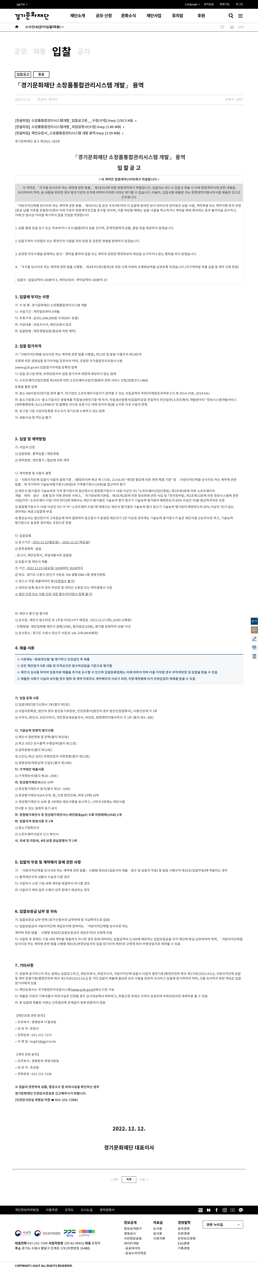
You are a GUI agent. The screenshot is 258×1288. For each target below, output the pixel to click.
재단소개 (77, 15)
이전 (115, 1179)
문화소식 (128, 15)
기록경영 (184, 1248)
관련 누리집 (214, 1224)
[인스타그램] (224, 1210)
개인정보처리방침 (27, 1210)
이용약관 (52, 1210)
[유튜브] (232, 1210)
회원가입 (225, 4)
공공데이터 (132, 1248)
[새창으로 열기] (23, 1233)
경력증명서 (107, 1210)
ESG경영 (184, 1243)
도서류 (157, 1229)
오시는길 (87, 1210)
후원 (201, 15)
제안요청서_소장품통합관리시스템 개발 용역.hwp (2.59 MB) (75, 133)
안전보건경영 (187, 1239)
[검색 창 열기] (230, 15)
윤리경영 (184, 1229)
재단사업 (154, 15)
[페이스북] (216, 1210)
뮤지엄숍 (209, 4)
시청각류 (159, 1239)
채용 (39, 52)
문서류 (157, 1234)
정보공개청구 (133, 1229)
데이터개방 (131, 1243)
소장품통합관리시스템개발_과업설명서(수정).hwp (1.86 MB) (76, 127)
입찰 (61, 52)
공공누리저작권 (135, 1253)
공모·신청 (104, 15)
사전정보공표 (133, 1239)
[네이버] (208, 1210)
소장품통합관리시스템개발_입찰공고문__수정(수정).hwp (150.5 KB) (82, 121)
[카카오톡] (241, 1210)
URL (241, 27)
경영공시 (130, 1234)
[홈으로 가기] (16, 27)
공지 (83, 52)
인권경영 (184, 1234)
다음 (142, 1179)
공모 (20, 52)
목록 (129, 1179)
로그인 (239, 4)
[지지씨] (200, 1210)
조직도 (69, 1210)
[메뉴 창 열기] (240, 15)
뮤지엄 (177, 15)
